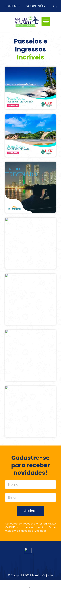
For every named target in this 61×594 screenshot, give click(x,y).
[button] (46, 21)
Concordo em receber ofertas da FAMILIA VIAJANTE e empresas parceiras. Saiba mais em (30, 527)
